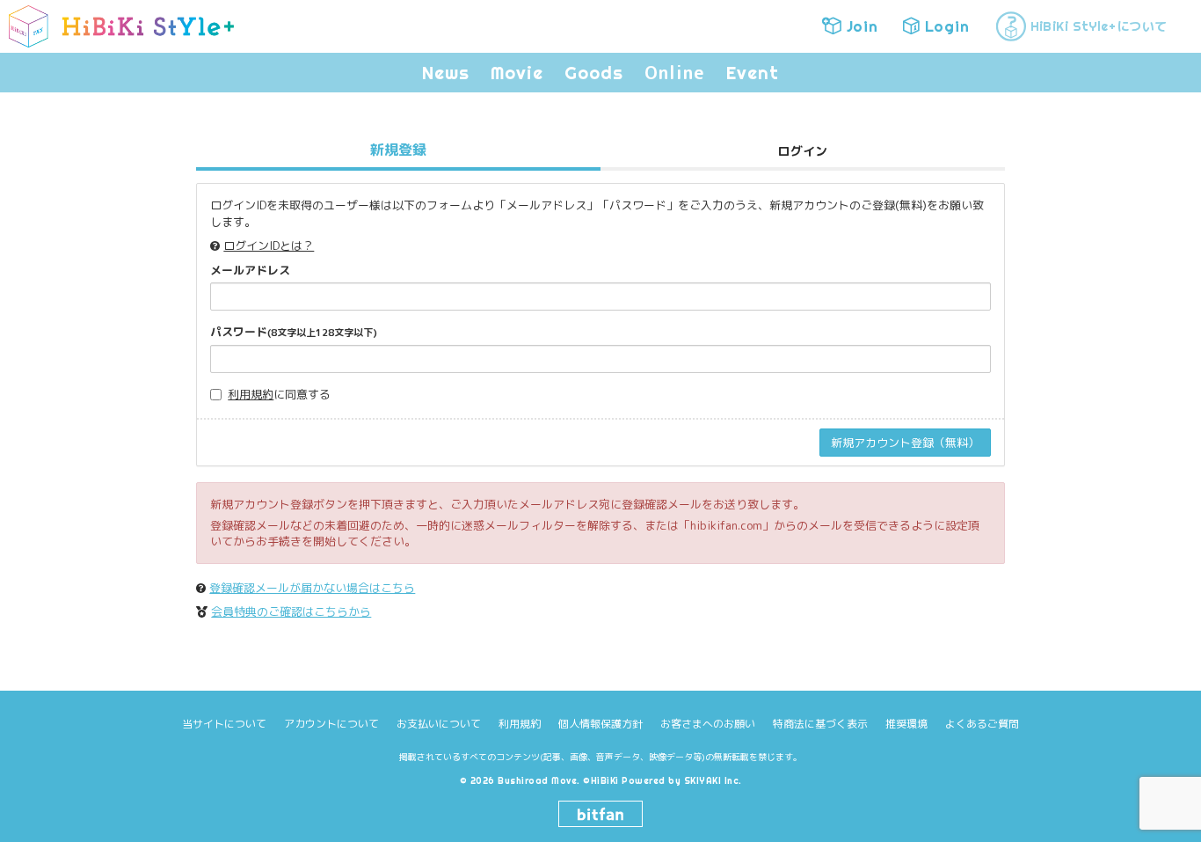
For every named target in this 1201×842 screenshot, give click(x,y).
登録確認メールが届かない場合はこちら (312, 588)
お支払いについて (439, 723)
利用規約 (250, 394)
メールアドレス (250, 270)
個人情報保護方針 (600, 723)
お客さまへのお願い (707, 723)
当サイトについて (224, 723)
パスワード (293, 332)
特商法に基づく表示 (820, 723)
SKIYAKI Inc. (713, 781)
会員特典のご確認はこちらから (291, 611)
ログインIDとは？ (268, 245)
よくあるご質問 (982, 723)
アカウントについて (331, 723)
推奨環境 (906, 723)
